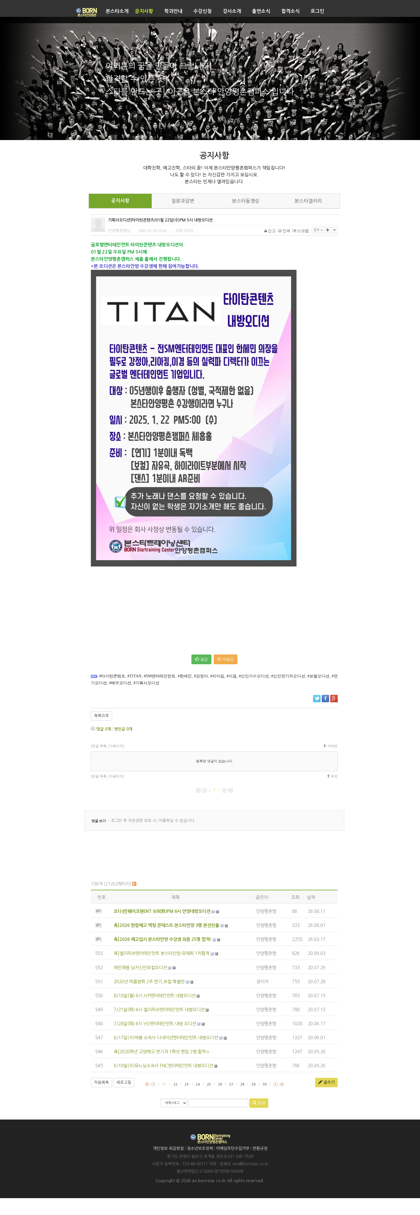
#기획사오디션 (146, 683)
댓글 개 (103, 729)
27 (231, 1084)
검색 (261, 1103)
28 (242, 1084)
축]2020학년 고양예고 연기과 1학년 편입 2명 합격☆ (162, 1052)
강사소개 (232, 11)
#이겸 (232, 676)
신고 (272, 231)
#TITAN (134, 676)
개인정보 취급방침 (168, 1148)
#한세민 (185, 676)
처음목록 (101, 1082)
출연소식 (261, 11)
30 (265, 1084)
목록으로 (101, 716)
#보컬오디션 (318, 676)
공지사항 (144, 11)
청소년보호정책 (200, 1148)
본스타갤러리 (308, 201)
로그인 (317, 11)
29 (253, 1084)
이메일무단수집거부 (232, 1148)
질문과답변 (182, 201)
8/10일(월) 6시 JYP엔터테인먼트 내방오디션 (154, 995)
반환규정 (260, 1148)
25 (209, 1084)
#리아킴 (217, 676)
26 (220, 1084)
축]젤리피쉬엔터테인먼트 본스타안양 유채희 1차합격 (161, 953)
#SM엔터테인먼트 (159, 676)
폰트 (317, 230)
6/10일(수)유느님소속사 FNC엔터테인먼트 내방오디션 (163, 1066)
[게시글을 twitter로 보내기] (317, 698)
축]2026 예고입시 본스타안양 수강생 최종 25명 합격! (162, 939)
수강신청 (202, 11)
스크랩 (303, 231)
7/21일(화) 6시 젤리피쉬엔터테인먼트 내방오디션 (159, 1009)
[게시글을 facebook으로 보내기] (325, 698)
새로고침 (123, 1082)
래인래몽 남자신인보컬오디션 (140, 967)
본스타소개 (117, 11)
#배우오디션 (120, 683)
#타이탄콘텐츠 (112, 676)
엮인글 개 (123, 729)
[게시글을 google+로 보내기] (334, 698)
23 (187, 1084)
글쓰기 (328, 1082)
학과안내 (173, 11)
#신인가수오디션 (254, 676)
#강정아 (201, 676)
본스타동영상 (245, 201)
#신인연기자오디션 (288, 676)
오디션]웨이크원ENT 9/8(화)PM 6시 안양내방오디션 (162, 911)
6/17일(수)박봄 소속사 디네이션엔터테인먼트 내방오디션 (166, 1038)
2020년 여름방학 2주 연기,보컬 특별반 (149, 981)
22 (175, 1084)
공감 (203, 659)
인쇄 (286, 231)
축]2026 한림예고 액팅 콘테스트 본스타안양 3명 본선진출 (166, 925)
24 (198, 1084)
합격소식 (290, 11)
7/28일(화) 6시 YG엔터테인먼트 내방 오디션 (155, 1024)
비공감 (227, 659)
